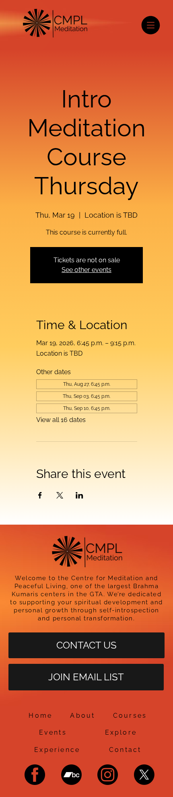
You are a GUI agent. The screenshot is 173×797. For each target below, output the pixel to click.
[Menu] (151, 25)
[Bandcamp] (71, 774)
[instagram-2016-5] (107, 774)
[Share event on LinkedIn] (79, 495)
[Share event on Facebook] (40, 495)
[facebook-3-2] (35, 774)
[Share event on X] (60, 495)
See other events (86, 270)
